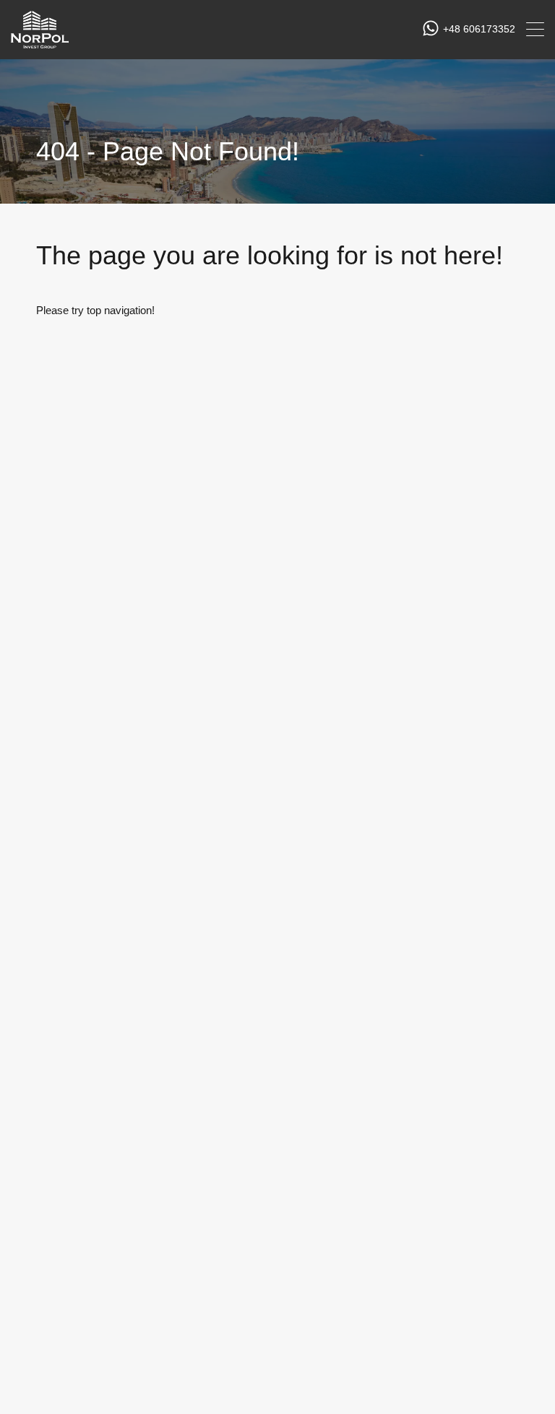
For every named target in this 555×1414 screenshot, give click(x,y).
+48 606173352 (479, 29)
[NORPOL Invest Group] (40, 41)
